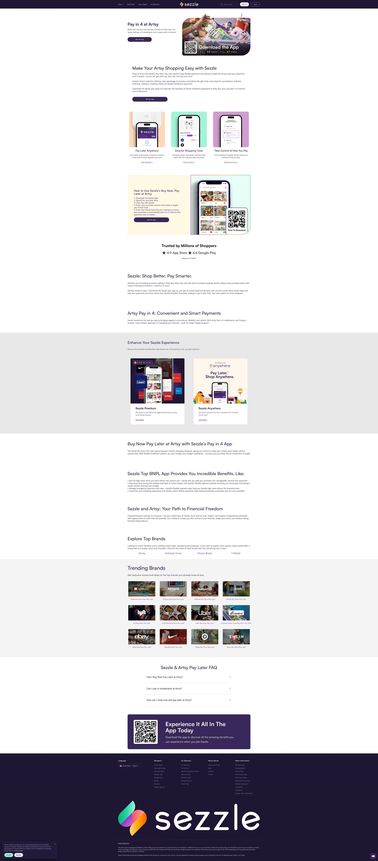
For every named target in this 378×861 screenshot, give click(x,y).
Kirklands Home (173, 553)
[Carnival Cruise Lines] (236, 612)
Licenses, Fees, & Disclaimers (244, 793)
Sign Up (244, 4)
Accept (8, 855)
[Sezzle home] (189, 4)
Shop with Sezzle (159, 771)
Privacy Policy (239, 771)
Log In (255, 4)
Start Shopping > (147, 162)
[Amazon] (173, 588)
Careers (210, 774)
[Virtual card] (147, 129)
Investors (211, 771)
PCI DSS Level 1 (240, 765)
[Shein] (236, 636)
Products (157, 784)
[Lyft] (142, 612)
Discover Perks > (189, 162)
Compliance (238, 790)
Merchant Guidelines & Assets (190, 771)
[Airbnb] (236, 588)
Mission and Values (214, 765)
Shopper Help (158, 774)
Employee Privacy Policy (242, 781)
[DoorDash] (173, 612)
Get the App (130, 4)
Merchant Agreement (241, 784)
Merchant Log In (186, 777)
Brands (156, 781)
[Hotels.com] (142, 588)
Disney (142, 553)
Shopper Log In (158, 777)
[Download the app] (189, 731)
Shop (119, 4)
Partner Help (185, 784)
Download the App (159, 768)
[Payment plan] (231, 129)
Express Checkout (186, 781)
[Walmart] (204, 588)
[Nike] (173, 636)
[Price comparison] (189, 129)
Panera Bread (205, 553)
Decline (18, 855)
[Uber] (204, 612)
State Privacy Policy (241, 774)
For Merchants (155, 4)
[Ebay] (142, 636)
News (209, 768)
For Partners (185, 768)
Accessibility (238, 787)
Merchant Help (185, 774)
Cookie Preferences (123, 843)
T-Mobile (235, 553)
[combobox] (230, 4)
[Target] (204, 636)
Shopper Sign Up (159, 787)
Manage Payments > (231, 162)
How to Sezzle (142, 4)
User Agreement (240, 768)
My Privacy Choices (241, 777)
